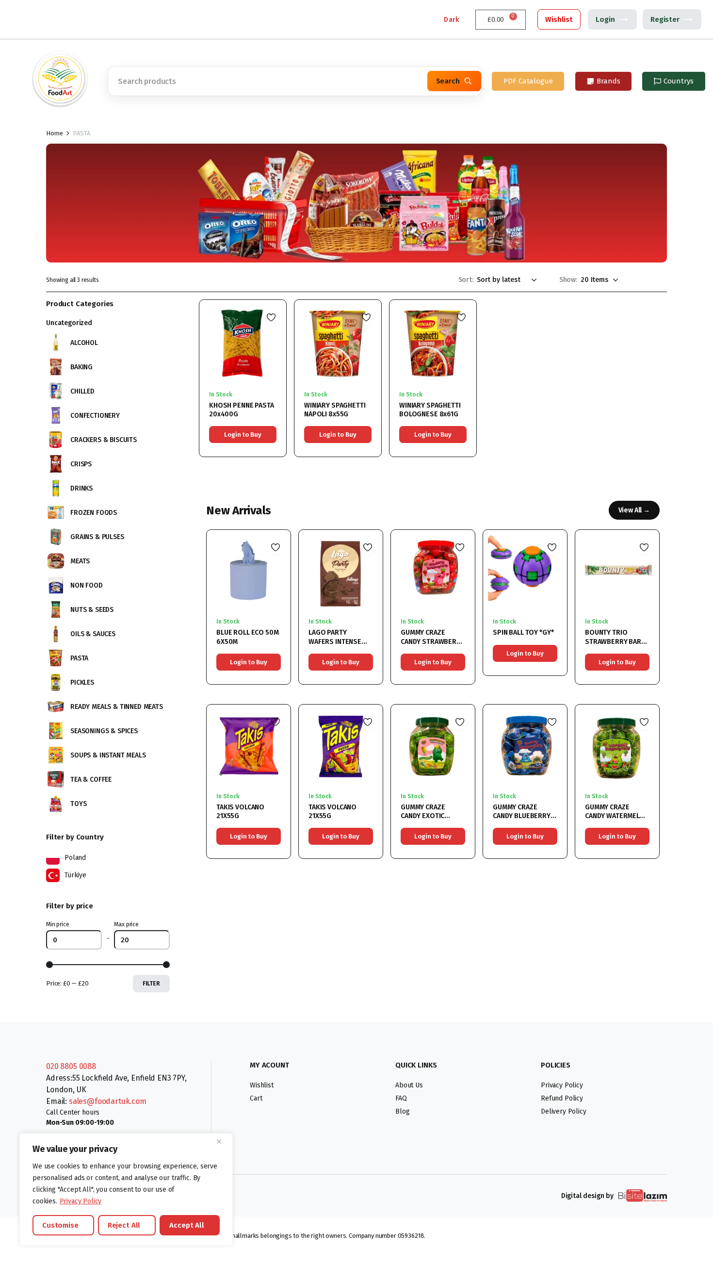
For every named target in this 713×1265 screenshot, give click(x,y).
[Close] (222, 1141)
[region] (126, 1189)
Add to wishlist (271, 317)
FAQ (401, 1098)
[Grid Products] (643, 279)
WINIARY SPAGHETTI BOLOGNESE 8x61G (430, 409)
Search (448, 81)
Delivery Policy (563, 1111)
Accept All (186, 1225)
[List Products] (659, 279)
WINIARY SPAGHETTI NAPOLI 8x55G (335, 409)
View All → (634, 510)
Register (665, 19)
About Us (409, 1085)
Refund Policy (562, 1098)
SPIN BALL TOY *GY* (523, 632)
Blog (402, 1111)
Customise (60, 1225)
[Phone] (39, 19)
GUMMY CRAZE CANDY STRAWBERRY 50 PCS (433, 641)
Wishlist (559, 19)
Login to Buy (242, 434)
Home (54, 133)
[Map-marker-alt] (60, 19)
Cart (256, 1098)
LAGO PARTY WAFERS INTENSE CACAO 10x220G (334, 641)
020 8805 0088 (71, 1066)
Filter (151, 983)
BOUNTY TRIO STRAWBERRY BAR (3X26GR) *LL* (613, 641)
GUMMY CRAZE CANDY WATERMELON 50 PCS (617, 816)
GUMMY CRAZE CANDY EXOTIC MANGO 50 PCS (424, 816)
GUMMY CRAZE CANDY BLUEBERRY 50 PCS (522, 816)
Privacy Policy (81, 1201)
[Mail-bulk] (82, 19)
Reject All (124, 1225)
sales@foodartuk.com (107, 1101)
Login (605, 19)
